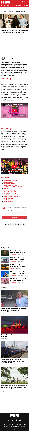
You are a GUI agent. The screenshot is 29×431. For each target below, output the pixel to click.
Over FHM (18, 424)
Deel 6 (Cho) (7, 188)
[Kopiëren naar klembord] (21, 224)
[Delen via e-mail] (24, 224)
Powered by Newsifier (14, 429)
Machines (12, 268)
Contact (4, 424)
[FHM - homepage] (5, 2)
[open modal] (27, 2)
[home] (1, 5)
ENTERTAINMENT (16, 5)
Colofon (24, 424)
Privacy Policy (11, 424)
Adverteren (8, 426)
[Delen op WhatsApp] (10, 224)
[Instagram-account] (16, 420)
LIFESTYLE (6, 5)
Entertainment (14, 34)
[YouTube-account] (20, 420)
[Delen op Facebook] (13, 224)
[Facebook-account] (12, 420)
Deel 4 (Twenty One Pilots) (10, 185)
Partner (23, 426)
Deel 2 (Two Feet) (8, 182)
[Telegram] (18, 224)
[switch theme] (25, 2)
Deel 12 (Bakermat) (8, 198)
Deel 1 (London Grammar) (10, 180)
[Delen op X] (16, 224)
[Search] (22, 2)
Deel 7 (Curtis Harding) (9, 190)
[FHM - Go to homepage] (14, 415)
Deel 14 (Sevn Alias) (9, 201)
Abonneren (14, 217)
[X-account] (9, 420)
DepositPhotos (15, 426)
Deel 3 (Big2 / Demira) (9, 183)
